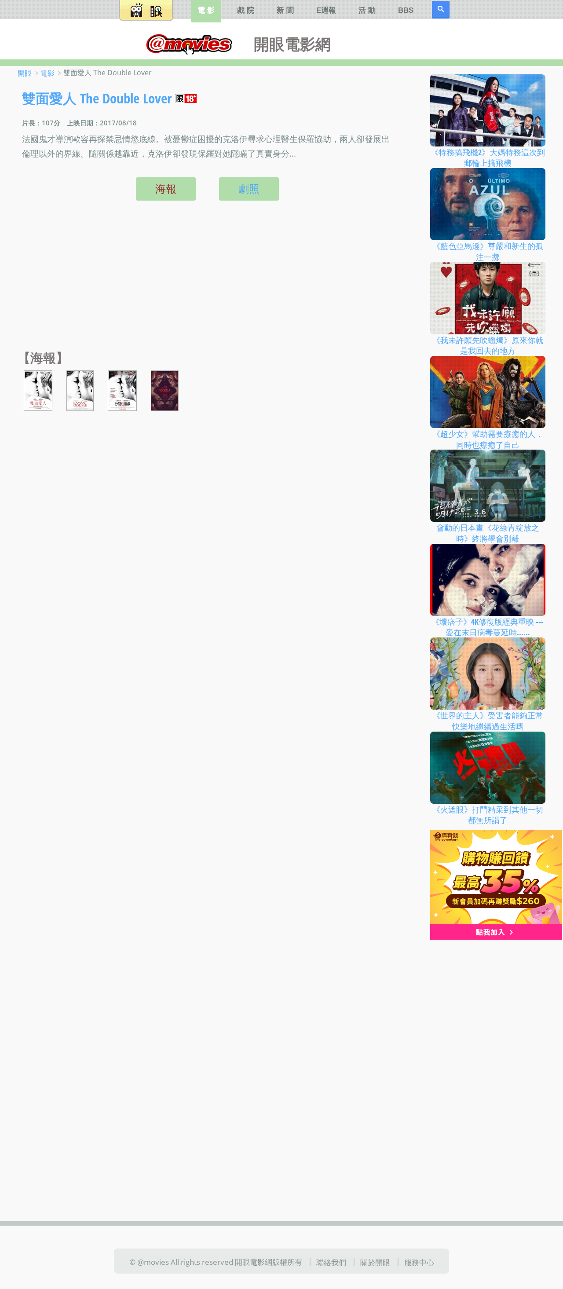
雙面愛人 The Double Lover (97, 98)
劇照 (249, 189)
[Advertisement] (205, 284)
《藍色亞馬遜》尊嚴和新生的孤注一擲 (487, 251)
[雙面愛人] (38, 390)
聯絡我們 (331, 1261)
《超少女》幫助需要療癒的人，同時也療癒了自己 (487, 439)
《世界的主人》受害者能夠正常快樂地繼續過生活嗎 (487, 721)
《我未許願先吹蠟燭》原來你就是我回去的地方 (487, 345)
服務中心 (419, 1261)
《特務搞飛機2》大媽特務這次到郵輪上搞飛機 (488, 157)
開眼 (25, 73)
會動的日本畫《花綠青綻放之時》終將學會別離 (487, 533)
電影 (47, 73)
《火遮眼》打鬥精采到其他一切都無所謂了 (487, 814)
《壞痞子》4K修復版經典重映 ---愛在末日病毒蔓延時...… (487, 626)
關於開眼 (375, 1261)
